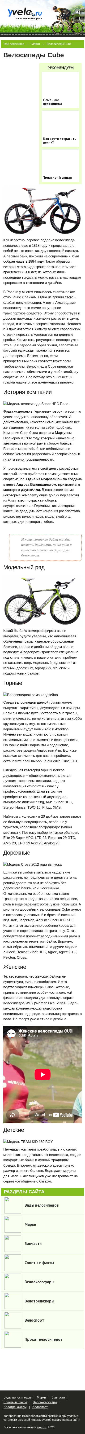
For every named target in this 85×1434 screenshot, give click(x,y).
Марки (35, 44)
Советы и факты (15, 1402)
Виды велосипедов (17, 1397)
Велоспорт (40, 1407)
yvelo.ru (41, 1427)
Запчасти (58, 1397)
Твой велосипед (13, 44)
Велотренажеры (15, 1407)
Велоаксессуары (45, 1402)
